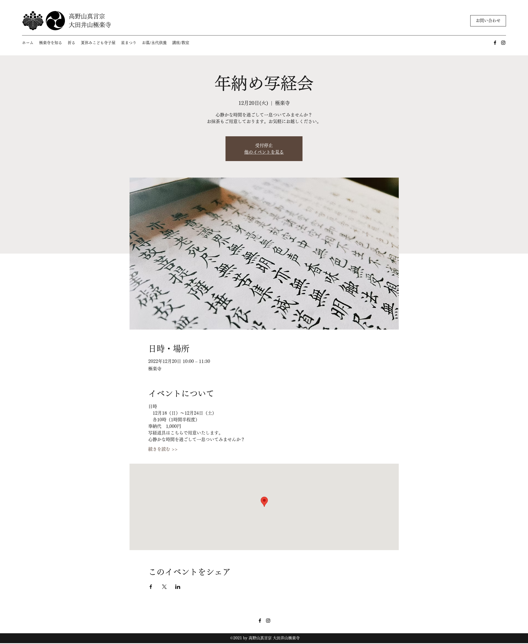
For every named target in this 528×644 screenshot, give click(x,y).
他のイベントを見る (264, 152)
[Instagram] (503, 42)
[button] (50, 43)
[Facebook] (495, 42)
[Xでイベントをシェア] (164, 587)
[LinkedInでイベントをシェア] (177, 587)
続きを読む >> (163, 449)
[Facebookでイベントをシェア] (150, 587)
